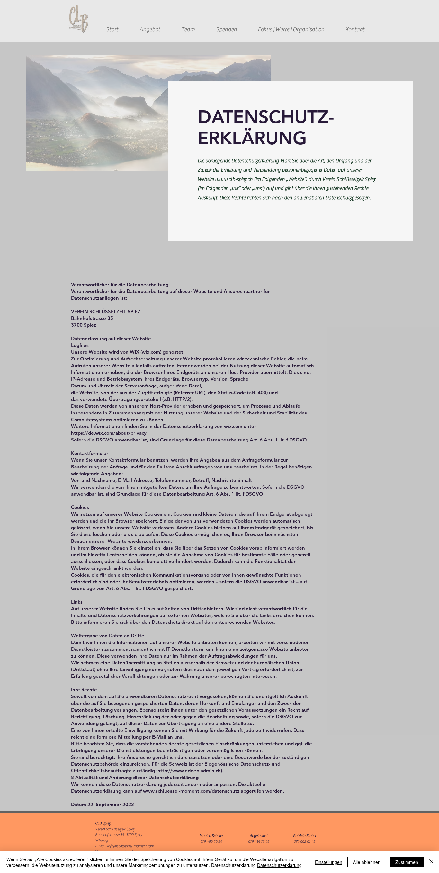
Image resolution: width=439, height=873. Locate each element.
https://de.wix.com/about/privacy (109, 433)
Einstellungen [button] (328, 862)
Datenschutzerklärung (279, 865)
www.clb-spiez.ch (234, 179)
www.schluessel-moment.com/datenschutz (191, 791)
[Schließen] (431, 862)
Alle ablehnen (367, 862)
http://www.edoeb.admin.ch (189, 771)
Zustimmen (406, 862)
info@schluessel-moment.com (130, 846)
